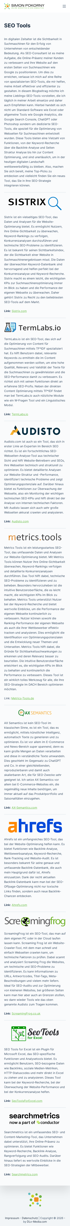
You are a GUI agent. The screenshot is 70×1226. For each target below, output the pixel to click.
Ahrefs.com (19, 905)
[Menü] (64, 6)
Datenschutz (30, 1218)
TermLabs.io (20, 414)
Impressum (12, 1218)
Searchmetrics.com (25, 1174)
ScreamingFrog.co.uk (26, 1013)
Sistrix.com (19, 311)
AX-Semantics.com (24, 807)
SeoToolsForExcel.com (27, 1101)
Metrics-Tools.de (22, 698)
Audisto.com (20, 521)
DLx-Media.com (37, 1221)
